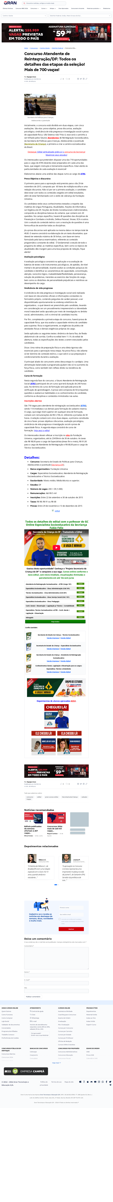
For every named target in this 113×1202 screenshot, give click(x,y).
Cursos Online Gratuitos (66, 1044)
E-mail (27, 980)
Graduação (62, 1021)
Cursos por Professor (65, 1038)
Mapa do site (69, 1082)
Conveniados (6, 1028)
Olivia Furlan (28, 836)
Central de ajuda (37, 1011)
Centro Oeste (45, 48)
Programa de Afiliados (9, 1031)
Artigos (52, 8)
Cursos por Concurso (65, 1028)
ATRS (83, 173)
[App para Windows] (80, 1082)
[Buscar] (24, 4)
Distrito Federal (57, 48)
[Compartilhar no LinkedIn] (83, 79)
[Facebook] (106, 1082)
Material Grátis (91, 1015)
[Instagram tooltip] (99, 1082)
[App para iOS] (88, 1082)
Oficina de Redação (65, 1041)
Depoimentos (91, 1011)
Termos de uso (56, 1082)
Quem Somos (6, 1011)
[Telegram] (110, 1085)
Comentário (29, 946)
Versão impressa (53, 638)
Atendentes (53, 137)
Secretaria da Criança (35, 144)
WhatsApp (35, 1018)
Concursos (34, 8)
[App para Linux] (84, 1082)
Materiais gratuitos (93, 8)
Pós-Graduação (63, 1025)
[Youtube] (95, 1082)
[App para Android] (91, 1082)
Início (26, 48)
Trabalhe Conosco (8, 1035)
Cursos (43, 8)
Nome (27, 972)
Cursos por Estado (64, 1035)
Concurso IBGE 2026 (22, 8)
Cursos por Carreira (65, 1031)
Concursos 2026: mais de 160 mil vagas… (55, 828)
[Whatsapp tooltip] (103, 1082)
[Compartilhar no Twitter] (80, 79)
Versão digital (66, 638)
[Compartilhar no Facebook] (78, 79)
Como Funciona (7, 1015)
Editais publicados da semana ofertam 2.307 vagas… (32, 829)
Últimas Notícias (8, 8)
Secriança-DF (57, 464)
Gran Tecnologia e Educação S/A (50, 1094)
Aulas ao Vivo (91, 1018)
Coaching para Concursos (67, 1015)
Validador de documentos (11, 1025)
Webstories (106, 8)
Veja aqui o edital (42, 430)
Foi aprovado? (39, 1034)
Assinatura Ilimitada (65, 1011)
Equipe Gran (31, 77)
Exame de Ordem (64, 1018)
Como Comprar (7, 1018)
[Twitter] (110, 1082)
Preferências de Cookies (10, 1038)
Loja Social (5, 1021)
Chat (33, 1015)
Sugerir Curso (91, 1025)
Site (25, 988)
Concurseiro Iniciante (77, 8)
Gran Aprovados (63, 8)
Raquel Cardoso (52, 833)
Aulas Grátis (90, 1021)
